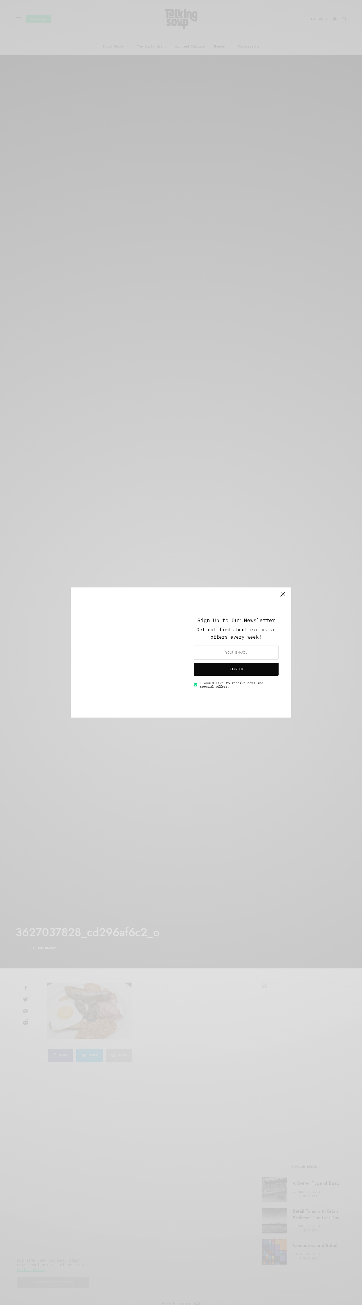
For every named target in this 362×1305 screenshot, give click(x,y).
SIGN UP (236, 669)
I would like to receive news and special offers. (231, 684)
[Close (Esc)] (282, 596)
